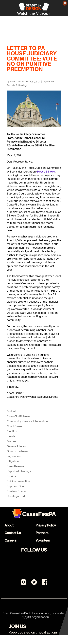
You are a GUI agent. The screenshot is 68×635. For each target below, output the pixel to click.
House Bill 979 (46, 171)
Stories (11, 476)
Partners (42, 533)
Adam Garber (17, 81)
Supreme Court (16, 486)
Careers (11, 540)
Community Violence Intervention (27, 421)
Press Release (15, 466)
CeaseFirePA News (18, 416)
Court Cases (14, 426)
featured (12, 441)
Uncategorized (16, 496)
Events (11, 436)
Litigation (13, 461)
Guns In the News (17, 451)
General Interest (17, 446)
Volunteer (43, 540)
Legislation (48, 81)
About (9, 525)
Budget (11, 411)
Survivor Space (16, 491)
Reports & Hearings (17, 85)
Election (12, 431)
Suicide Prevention (18, 481)
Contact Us (13, 533)
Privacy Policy (46, 525)
